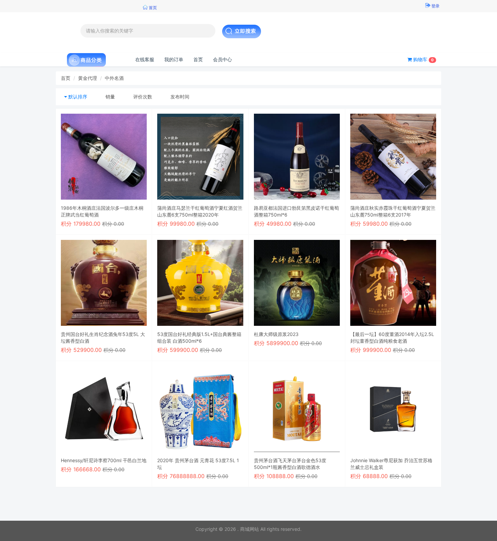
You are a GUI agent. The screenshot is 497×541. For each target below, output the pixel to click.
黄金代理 (87, 78)
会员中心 (222, 59)
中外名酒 (114, 78)
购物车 (423, 59)
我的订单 (173, 59)
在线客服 (144, 59)
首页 (198, 59)
